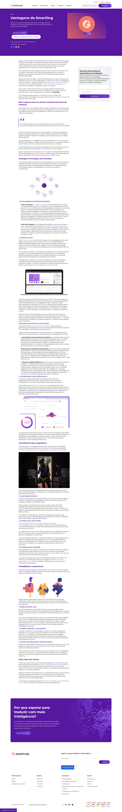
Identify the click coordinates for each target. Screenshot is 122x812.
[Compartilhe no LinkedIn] (18, 47)
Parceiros (40, 784)
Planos (53, 5)
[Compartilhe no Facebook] (16, 47)
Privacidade (32, 804)
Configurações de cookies (8, 810)
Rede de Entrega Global (43, 204)
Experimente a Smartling (89, 5)
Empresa (69, 5)
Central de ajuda (92, 786)
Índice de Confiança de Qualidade (42, 385)
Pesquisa (102, 2)
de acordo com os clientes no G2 (54, 84)
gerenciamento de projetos (41, 326)
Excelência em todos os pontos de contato (73, 788)
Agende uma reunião (105, 6)
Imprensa (40, 786)
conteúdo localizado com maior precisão (45, 265)
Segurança (65, 794)
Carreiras (39, 781)
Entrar (96, 2)
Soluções (34, 5)
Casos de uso (44, 5)
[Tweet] (14, 47)
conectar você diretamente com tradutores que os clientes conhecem (41, 450)
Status (89, 784)
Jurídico (38, 804)
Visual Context (27, 240)
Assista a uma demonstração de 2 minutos (26, 36)
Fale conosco (91, 779)
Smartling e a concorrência (70, 791)
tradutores (22, 508)
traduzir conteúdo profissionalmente (51, 664)
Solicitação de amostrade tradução (69, 783)
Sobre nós (40, 779)
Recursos (60, 5)
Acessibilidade (66, 779)
